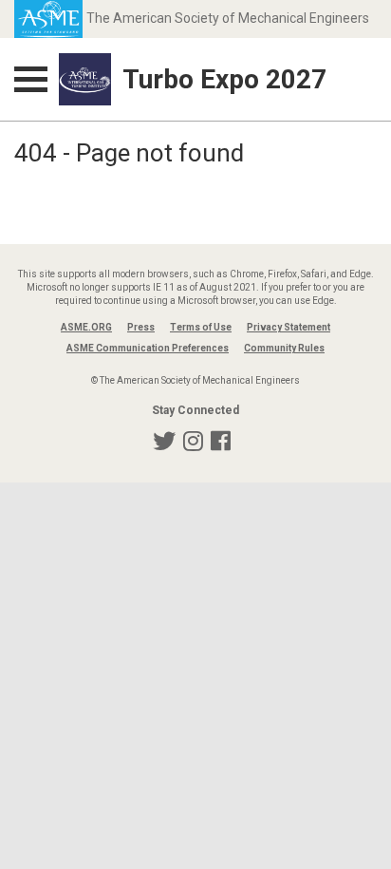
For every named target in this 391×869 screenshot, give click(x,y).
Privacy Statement (288, 327)
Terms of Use (201, 327)
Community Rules (284, 348)
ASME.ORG (86, 327)
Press (141, 327)
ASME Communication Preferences (147, 348)
